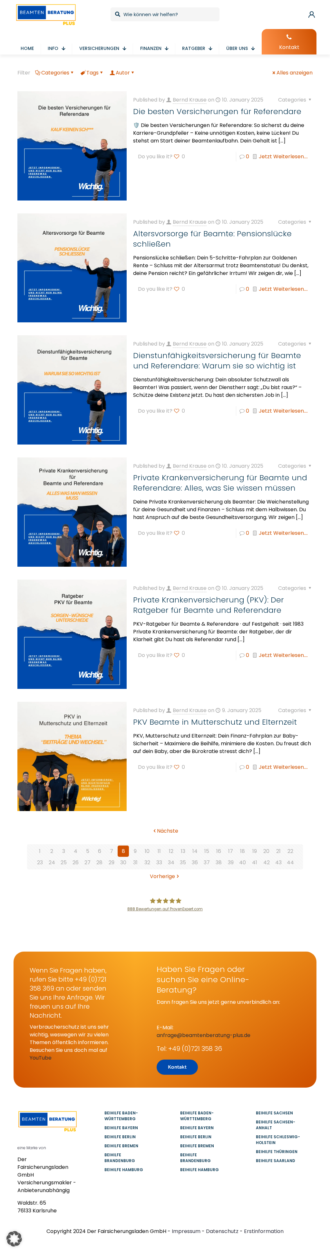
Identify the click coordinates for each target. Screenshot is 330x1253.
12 (171, 851)
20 (266, 851)
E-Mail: (165, 1027)
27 (87, 862)
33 (159, 862)
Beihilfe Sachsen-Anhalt (275, 1125)
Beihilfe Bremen (121, 1146)
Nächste (167, 831)
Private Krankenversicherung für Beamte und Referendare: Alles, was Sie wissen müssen (220, 482)
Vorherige (162, 876)
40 (242, 862)
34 (171, 862)
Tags (92, 72)
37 (207, 862)
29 (111, 862)
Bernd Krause (190, 99)
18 (242, 851)
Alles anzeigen (295, 72)
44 (290, 862)
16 (218, 851)
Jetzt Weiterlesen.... (283, 156)
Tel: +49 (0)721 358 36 (189, 1048)
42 (266, 862)
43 (278, 862)
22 (290, 851)
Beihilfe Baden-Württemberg (121, 1115)
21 (278, 851)
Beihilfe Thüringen (276, 1151)
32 (147, 862)
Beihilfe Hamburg (123, 1169)
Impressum (186, 1231)
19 (254, 851)
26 (76, 862)
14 (195, 851)
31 (135, 862)
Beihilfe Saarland (275, 1160)
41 (254, 862)
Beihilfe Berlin (120, 1137)
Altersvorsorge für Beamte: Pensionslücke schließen (212, 238)
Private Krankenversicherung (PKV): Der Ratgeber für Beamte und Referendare (208, 604)
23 (40, 862)
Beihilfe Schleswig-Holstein (278, 1139)
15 (206, 851)
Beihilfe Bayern (121, 1128)
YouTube (41, 1058)
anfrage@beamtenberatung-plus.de (203, 1035)
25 (64, 862)
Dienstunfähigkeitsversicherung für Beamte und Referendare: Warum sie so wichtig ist (217, 360)
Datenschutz (222, 1231)
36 (195, 862)
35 (183, 862)
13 (183, 851)
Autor (123, 72)
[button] (14, 1239)
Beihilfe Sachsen (274, 1113)
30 (123, 862)
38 (219, 862)
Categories (55, 72)
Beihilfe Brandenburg (119, 1157)
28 (99, 862)
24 (52, 862)
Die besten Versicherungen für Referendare (217, 111)
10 (147, 851)
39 (231, 862)
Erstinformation (264, 1231)
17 (230, 851)
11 (159, 851)
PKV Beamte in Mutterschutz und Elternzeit (215, 722)
